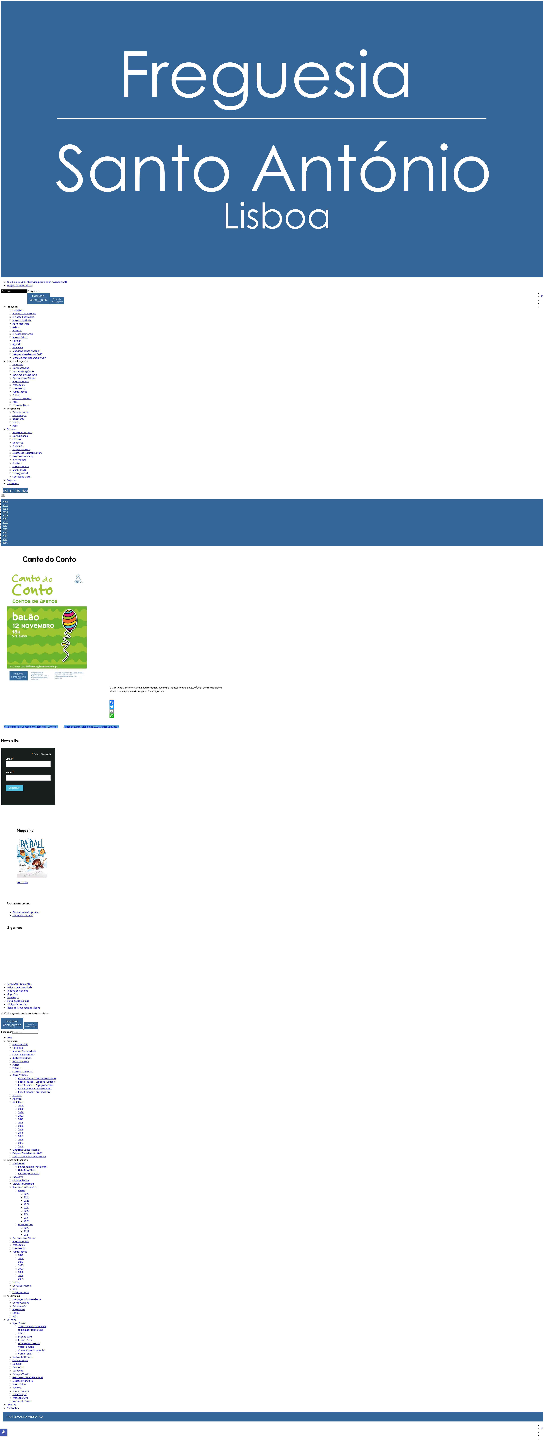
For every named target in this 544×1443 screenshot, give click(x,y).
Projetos (11, 480)
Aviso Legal (13, 997)
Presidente (18, 1163)
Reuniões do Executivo (24, 374)
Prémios (17, 330)
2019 (5, 525)
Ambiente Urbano (22, 432)
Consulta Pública (21, 398)
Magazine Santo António (25, 351)
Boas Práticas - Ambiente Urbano (37, 1078)
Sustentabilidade (21, 320)
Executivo (17, 364)
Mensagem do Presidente (26, 1299)
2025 (5, 505)
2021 (5, 519)
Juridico (16, 463)
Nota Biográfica (26, 1170)
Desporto (17, 442)
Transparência (20, 405)
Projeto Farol (25, 1340)
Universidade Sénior (29, 1343)
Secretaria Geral (21, 476)
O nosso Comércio (22, 334)
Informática (19, 459)
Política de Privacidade (19, 987)
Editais (16, 395)
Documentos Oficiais (23, 378)
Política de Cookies (17, 990)
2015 (5, 539)
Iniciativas (17, 347)
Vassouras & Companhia (31, 1350)
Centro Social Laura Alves (32, 1326)
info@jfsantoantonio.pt (19, 285)
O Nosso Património (23, 317)
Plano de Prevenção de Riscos (23, 1007)
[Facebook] (272, 702)
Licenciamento (20, 466)
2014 (5, 542)
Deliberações (25, 1224)
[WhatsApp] (272, 716)
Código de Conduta (17, 1004)
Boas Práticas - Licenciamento (35, 1088)
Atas (15, 402)
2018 (5, 529)
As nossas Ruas (20, 323)
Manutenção (19, 470)
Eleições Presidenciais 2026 (27, 354)
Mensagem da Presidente (32, 1166)
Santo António (20, 1044)
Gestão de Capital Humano (27, 453)
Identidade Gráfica (22, 915)
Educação (17, 446)
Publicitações (19, 391)
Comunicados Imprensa (25, 912)
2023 (5, 512)
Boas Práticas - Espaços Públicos (36, 1081)
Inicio (9, 1037)
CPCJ (21, 1333)
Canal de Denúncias (18, 1001)
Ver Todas (22, 882)
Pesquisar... (33, 291)
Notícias (17, 340)
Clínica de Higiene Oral (30, 1330)
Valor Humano (26, 1347)
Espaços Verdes (21, 449)
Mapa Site (12, 994)
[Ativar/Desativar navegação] (3, 495)
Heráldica (17, 310)
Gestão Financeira (22, 456)
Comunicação (20, 436)
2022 (5, 515)
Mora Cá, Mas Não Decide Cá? (29, 357)
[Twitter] (542, 296)
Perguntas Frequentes (19, 984)
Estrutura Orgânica (23, 371)
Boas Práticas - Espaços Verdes (35, 1085)
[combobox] (25, 1032)
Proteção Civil (20, 473)
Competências (20, 368)
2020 (5, 522)
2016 (5, 536)
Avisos (15, 327)
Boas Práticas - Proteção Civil (34, 1092)
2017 (5, 532)
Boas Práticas (20, 337)
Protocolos (18, 385)
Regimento (18, 419)
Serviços (11, 429)
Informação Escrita (28, 1173)
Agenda (16, 344)
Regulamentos (20, 381)
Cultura (16, 439)
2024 (5, 509)
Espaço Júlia (25, 1336)
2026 (5, 502)
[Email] (272, 711)
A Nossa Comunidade (24, 313)
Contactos (13, 483)
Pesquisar (6, 1032)
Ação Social (18, 1323)
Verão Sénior (25, 1353)
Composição (19, 415)
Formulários (19, 388)
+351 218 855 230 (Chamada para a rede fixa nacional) (37, 282)
